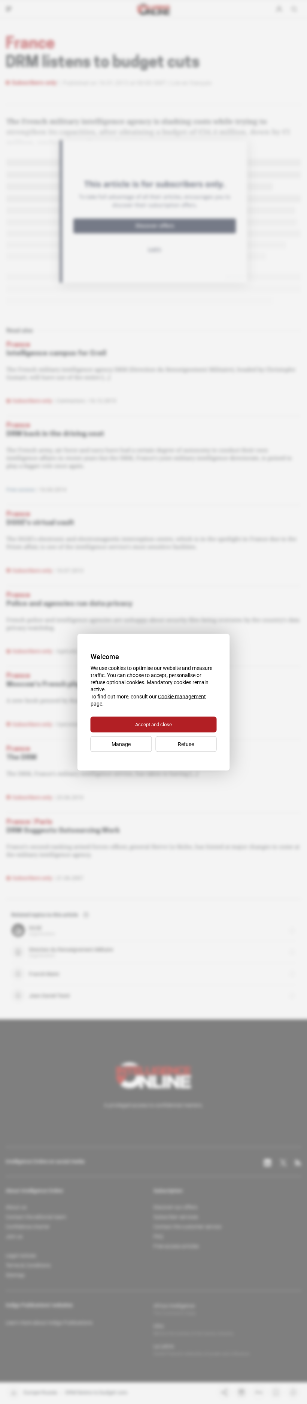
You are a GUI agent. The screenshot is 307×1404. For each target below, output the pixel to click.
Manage (121, 744)
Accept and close (153, 724)
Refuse (186, 744)
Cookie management (182, 696)
